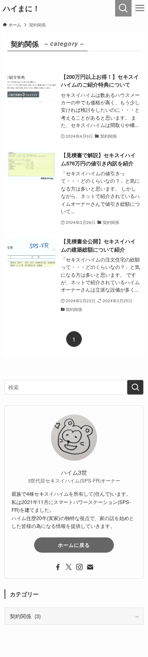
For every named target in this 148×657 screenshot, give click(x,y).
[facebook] (58, 567)
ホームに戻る (74, 545)
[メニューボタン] (140, 8)
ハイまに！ (21, 8)
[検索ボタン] (123, 8)
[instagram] (79, 567)
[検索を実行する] (135, 387)
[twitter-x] (69, 567)
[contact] (90, 567)
